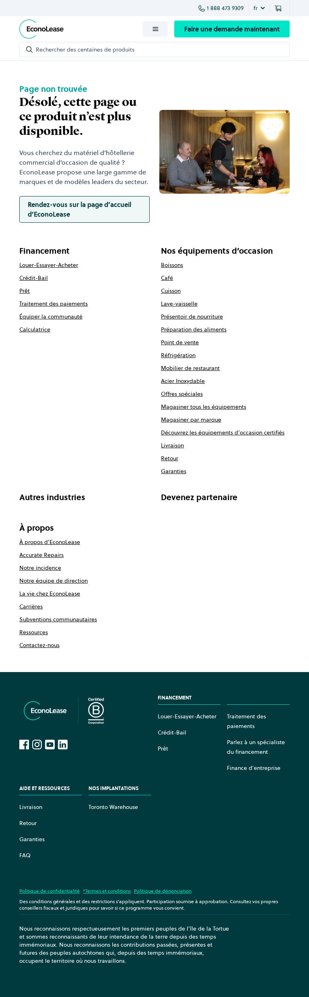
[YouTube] (50, 744)
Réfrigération (178, 355)
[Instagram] (37, 744)
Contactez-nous (39, 645)
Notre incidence (40, 568)
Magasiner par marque (191, 420)
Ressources (33, 632)
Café (167, 278)
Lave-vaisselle (179, 304)
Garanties (173, 471)
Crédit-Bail (33, 278)
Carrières (31, 606)
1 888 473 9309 (225, 8)
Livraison (172, 445)
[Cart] (280, 8)
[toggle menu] (155, 29)
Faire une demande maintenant (232, 29)
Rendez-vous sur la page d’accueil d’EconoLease (79, 209)
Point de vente (180, 342)
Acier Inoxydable (183, 381)
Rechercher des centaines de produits (85, 50)
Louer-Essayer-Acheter (48, 265)
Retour (169, 458)
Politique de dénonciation (163, 890)
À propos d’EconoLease (49, 542)
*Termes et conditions (107, 890)
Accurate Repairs (41, 555)
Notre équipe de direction (53, 581)
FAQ (25, 855)
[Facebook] (24, 744)
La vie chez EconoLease (49, 594)
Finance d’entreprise (253, 768)
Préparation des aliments (194, 329)
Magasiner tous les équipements (203, 407)
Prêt (24, 291)
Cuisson (171, 291)
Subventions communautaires (58, 619)
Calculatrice (34, 329)
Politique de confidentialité (49, 890)
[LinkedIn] (63, 744)
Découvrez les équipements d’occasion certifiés (222, 432)
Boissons (172, 265)
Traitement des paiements (53, 304)
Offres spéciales (182, 394)
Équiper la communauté (50, 316)
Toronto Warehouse (113, 807)
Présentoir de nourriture (192, 316)
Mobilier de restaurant (190, 368)
